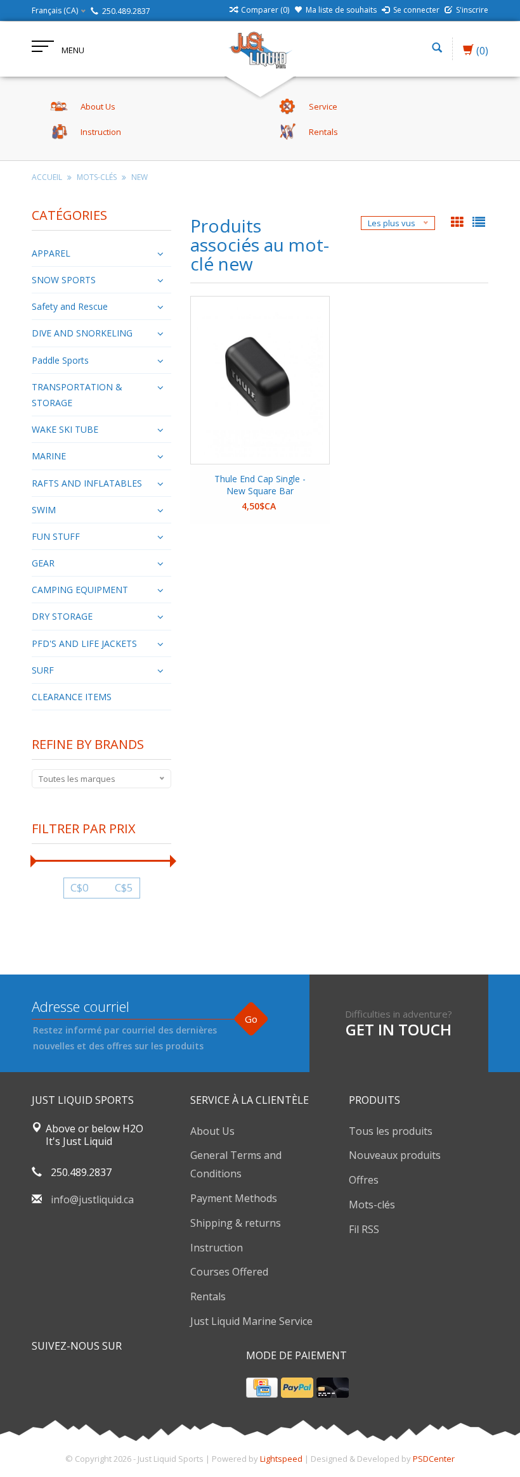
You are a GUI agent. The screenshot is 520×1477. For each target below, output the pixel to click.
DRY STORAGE (62, 616)
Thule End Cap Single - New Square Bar (260, 485)
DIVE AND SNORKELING (82, 333)
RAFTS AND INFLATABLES (87, 483)
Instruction (216, 1248)
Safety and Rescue (70, 306)
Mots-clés (97, 177)
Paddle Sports (60, 360)
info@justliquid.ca (92, 1199)
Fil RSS (364, 1229)
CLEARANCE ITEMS (72, 697)
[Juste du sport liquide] (260, 49)
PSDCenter (434, 1458)
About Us (212, 1131)
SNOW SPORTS (64, 280)
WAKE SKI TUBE (65, 429)
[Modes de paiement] (262, 1388)
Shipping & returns (235, 1223)
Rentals (208, 1296)
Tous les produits (390, 1131)
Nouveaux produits (395, 1155)
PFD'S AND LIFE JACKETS (84, 643)
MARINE (49, 456)
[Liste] (478, 223)
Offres (364, 1180)
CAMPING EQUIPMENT (80, 590)
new (139, 177)
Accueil (47, 177)
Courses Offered (229, 1272)
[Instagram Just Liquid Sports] (110, 1378)
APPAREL (51, 253)
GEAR (43, 563)
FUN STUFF (56, 536)
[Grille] (458, 223)
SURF (43, 670)
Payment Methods (233, 1198)
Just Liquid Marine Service (251, 1321)
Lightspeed (281, 1458)
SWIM (44, 510)
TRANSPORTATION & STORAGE (77, 395)
